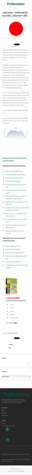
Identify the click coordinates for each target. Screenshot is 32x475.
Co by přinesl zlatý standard (13, 262)
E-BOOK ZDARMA (13, 298)
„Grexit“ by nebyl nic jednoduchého (15, 174)
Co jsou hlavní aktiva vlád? (12, 249)
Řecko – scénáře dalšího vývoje (14, 171)
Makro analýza (14, 333)
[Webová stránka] (10, 348)
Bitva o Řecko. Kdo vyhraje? (13, 181)
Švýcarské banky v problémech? (14, 178)
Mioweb (22, 471)
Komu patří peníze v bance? (13, 246)
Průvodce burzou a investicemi (15, 301)
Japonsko (8, 333)
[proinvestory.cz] (16, 4)
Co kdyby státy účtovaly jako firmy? (14, 253)
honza (14, 38)
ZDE (15, 323)
